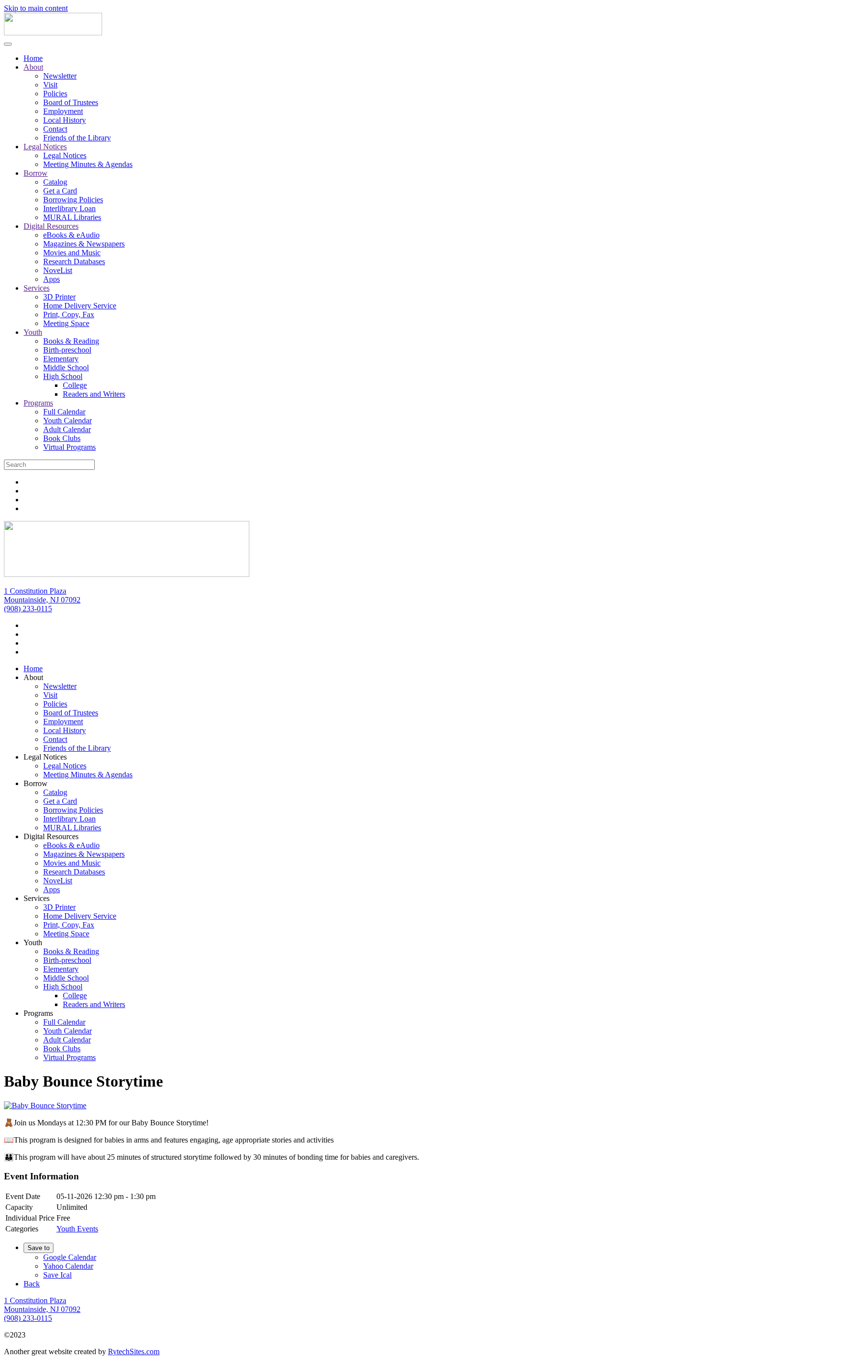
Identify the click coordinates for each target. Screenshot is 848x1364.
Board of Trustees (70, 102)
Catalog (55, 182)
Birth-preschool (67, 350)
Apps (51, 279)
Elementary (61, 359)
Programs (38, 403)
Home (33, 58)
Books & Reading (71, 341)
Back (32, 1284)
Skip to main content (36, 8)
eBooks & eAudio (71, 235)
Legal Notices (45, 146)
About (33, 67)
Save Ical (57, 1275)
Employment (63, 111)
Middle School (66, 367)
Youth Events (77, 1229)
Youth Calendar (67, 420)
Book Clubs (61, 438)
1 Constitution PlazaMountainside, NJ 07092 (42, 595)
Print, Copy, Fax (68, 314)
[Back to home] (53, 32)
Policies (55, 93)
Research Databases (74, 261)
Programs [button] (38, 1013)
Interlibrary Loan (69, 208)
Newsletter (60, 76)
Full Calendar (64, 412)
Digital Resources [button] (51, 836)
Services (37, 288)
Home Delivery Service (79, 305)
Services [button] (37, 898)
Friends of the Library (77, 138)
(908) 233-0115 (28, 608)
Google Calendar (69, 1257)
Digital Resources (51, 226)
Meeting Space (66, 323)
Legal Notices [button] (45, 757)
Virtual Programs (69, 447)
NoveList (57, 270)
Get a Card (60, 191)
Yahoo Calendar (68, 1266)
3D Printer (59, 297)
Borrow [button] (36, 783)
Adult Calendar (67, 429)
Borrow (36, 173)
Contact (55, 129)
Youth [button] (33, 942)
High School (62, 376)
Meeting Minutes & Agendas (87, 164)
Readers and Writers (94, 394)
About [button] (33, 677)
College (75, 385)
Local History (64, 120)
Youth (33, 332)
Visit (50, 85)
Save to (38, 1248)
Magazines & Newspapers (84, 244)
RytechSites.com (133, 1351)
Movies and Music (72, 252)
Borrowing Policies (73, 199)
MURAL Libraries (72, 217)
